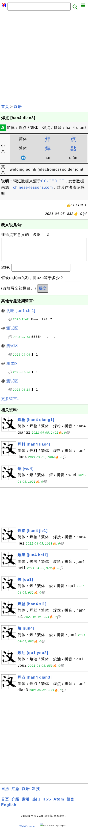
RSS (46, 799)
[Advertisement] (44, 57)
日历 (5, 789)
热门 (36, 799)
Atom (59, 799)
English (8, 805)
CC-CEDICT (52, 181)
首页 (5, 107)
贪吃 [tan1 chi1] (20, 311)
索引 (26, 799)
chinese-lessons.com (33, 187)
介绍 (15, 799)
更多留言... (11, 399)
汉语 (18, 107)
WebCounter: (27, 826)
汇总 (15, 789)
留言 (70, 799)
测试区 (12, 328)
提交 (42, 288)
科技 (36, 789)
